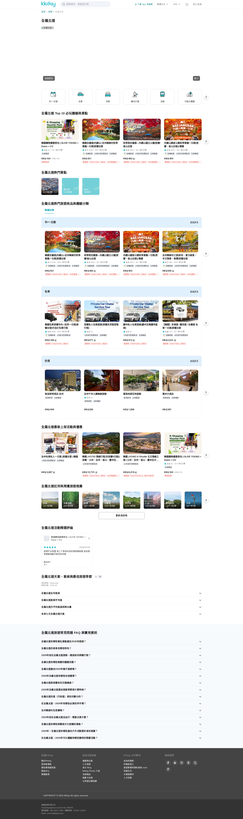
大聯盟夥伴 (129, 774)
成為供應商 (129, 761)
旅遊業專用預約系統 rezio (135, 767)
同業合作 (128, 771)
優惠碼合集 (88, 761)
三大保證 (87, 764)
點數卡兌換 (88, 778)
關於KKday (46, 761)
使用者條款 (46, 764)
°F (100, 577)
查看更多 (194, 222)
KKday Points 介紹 (91, 771)
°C (96, 577)
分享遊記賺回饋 (90, 781)
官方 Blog (87, 767)
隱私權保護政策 (48, 767)
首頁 (43, 12)
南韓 (50, 12)
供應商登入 (129, 764)
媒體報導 (45, 774)
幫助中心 (45, 771)
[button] (49, 78)
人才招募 (128, 778)
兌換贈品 (87, 774)
